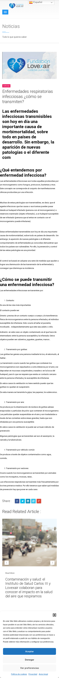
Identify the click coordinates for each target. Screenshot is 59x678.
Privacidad (32, 674)
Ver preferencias (29, 668)
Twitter (22, 501)
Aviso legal (43, 674)
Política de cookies (19, 674)
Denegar (29, 659)
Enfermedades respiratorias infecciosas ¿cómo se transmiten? (27, 96)
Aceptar (29, 651)
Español (37, 2)
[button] (54, 615)
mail (33, 501)
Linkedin (28, 501)
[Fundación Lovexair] (15, 6)
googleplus (39, 501)
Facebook (17, 501)
